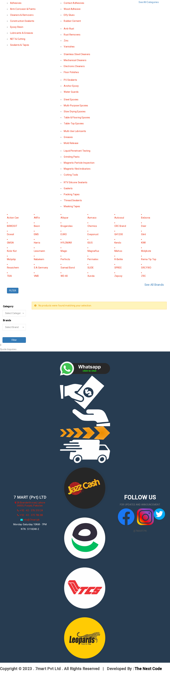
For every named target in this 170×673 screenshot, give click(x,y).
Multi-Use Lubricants (75, 131)
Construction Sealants (22, 21)
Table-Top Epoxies (74, 123)
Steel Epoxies (71, 99)
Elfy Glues (69, 15)
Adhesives (15, 3)
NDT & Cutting (17, 39)
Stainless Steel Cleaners (77, 54)
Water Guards (71, 92)
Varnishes (69, 46)
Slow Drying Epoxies (74, 111)
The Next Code (148, 668)
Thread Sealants (73, 200)
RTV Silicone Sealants (75, 182)
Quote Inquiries (8, 349)
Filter (14, 340)
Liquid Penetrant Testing (77, 150)
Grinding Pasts (72, 156)
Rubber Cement (72, 21)
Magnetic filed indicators (77, 168)
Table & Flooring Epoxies (77, 117)
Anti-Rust (69, 28)
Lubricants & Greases (21, 33)
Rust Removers (72, 34)
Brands (7, 320)
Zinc (66, 40)
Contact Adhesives (74, 3)
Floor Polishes (71, 72)
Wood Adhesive (72, 9)
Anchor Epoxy (71, 86)
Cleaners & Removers (22, 15)
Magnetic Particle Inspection (79, 162)
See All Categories (149, 2)
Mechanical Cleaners (75, 60)
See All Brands (154, 284)
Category (8, 306)
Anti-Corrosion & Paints (23, 9)
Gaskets (68, 188)
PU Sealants (70, 80)
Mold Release (71, 143)
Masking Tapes (72, 206)
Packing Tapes (72, 194)
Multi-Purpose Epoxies (76, 105)
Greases (68, 137)
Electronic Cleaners (74, 66)
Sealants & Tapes (19, 45)
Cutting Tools (71, 174)
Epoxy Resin (16, 27)
